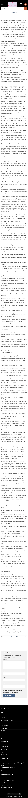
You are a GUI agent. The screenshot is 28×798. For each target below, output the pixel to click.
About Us (3, 715)
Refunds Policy (4, 749)
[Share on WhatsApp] (8, 632)
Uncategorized (14, 12)
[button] (2, 4)
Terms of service (4, 741)
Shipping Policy (4, 746)
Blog (2, 738)
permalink (25, 636)
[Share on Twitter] (13, 632)
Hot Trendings (4, 725)
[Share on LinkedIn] (20, 632)
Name (4, 671)
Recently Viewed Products (7, 720)
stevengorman (19, 15)
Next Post (24, 647)
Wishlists (3, 723)
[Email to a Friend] (15, 632)
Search (2, 712)
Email (4, 677)
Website (4, 683)
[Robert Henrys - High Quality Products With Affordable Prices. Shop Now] (12, 4)
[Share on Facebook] (10, 632)
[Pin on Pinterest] (18, 632)
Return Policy (4, 754)
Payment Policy (4, 752)
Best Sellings (4, 730)
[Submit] (25, 8)
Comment (5, 659)
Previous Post (4, 647)
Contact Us (3, 717)
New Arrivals (4, 728)
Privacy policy (4, 744)
